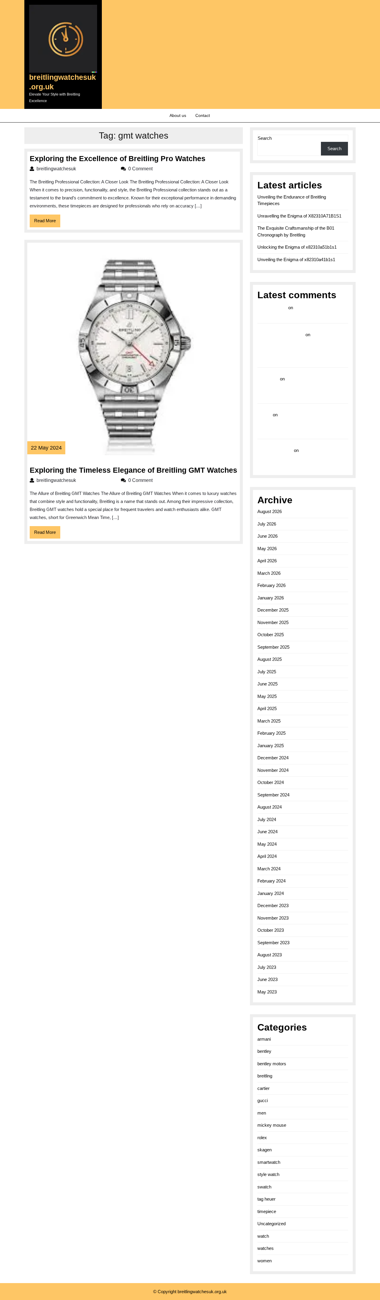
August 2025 (269, 659)
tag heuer (266, 1198)
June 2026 (267, 536)
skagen (264, 1149)
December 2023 (273, 905)
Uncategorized (271, 1223)
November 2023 (273, 917)
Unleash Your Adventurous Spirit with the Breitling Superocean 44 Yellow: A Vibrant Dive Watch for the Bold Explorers (302, 423)
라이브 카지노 (272, 307)
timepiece (266, 1211)
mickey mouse (271, 1125)
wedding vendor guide (280, 334)
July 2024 (266, 819)
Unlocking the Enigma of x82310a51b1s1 (297, 247)
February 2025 (271, 733)
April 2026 (267, 560)
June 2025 (267, 683)
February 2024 (271, 880)
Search (265, 138)
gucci (262, 1100)
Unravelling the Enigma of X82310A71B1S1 (299, 215)
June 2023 (267, 979)
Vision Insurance (275, 450)
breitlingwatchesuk (76, 168)
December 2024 (273, 757)
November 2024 (273, 770)
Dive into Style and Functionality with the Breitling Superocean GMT (302, 387)
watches (265, 1248)
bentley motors (271, 1063)
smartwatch (268, 1162)
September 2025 (273, 647)
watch (263, 1236)
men (261, 1112)
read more (268, 378)
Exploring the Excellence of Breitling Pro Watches (117, 158)
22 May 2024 (46, 448)
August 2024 (269, 806)
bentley (264, 1051)
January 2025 (270, 745)
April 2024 (267, 856)
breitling (264, 1075)
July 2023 (266, 967)
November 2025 (273, 622)
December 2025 (273, 609)
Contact (202, 115)
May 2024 (267, 844)
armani (264, 1039)
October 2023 (270, 930)
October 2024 (270, 782)
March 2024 (269, 868)
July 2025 (266, 671)
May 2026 (267, 548)
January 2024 (270, 893)
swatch (264, 1186)
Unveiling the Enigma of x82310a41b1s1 (296, 259)
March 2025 (269, 720)
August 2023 (269, 954)
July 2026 (266, 523)
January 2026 (270, 597)
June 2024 (267, 831)
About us (178, 115)
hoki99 (264, 414)
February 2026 (271, 585)
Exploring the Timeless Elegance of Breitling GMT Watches (133, 470)
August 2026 (269, 511)
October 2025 (270, 634)
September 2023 (273, 942)
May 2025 (267, 696)
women (264, 1260)
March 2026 (269, 573)
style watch (268, 1174)
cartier (263, 1088)
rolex (262, 1137)
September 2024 (273, 794)
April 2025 (267, 708)
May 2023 (267, 991)
